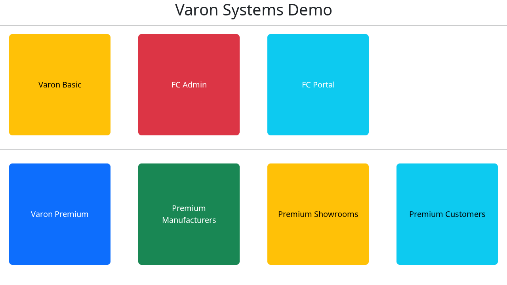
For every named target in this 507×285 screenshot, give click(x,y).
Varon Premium (60, 214)
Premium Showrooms (318, 214)
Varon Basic (60, 84)
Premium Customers (447, 214)
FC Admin (189, 84)
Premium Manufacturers (189, 214)
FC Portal (318, 84)
